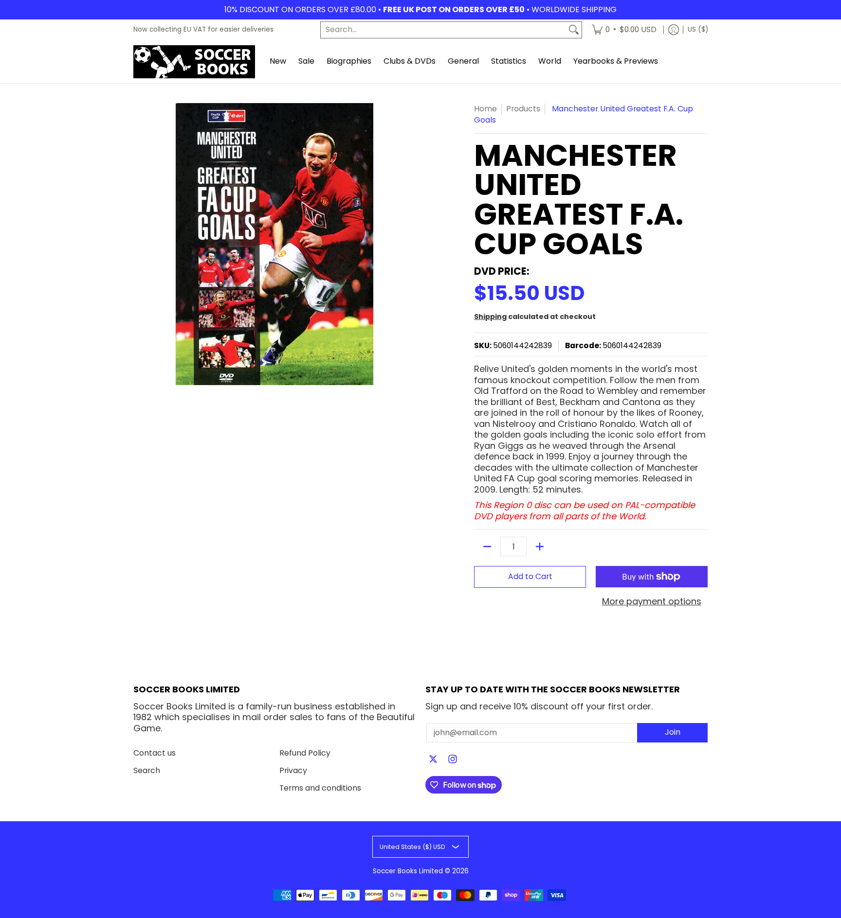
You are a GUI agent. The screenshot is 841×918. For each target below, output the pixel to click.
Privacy (293, 770)
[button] (433, 760)
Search (146, 770)
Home (485, 108)
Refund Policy (304, 753)
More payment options (651, 601)
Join (672, 732)
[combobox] (443, 30)
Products (523, 108)
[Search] (574, 30)
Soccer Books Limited (408, 871)
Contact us (154, 753)
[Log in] (673, 29)
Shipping (490, 316)
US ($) (698, 29)
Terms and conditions (320, 788)
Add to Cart (530, 576)
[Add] (540, 546)
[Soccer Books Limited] (194, 61)
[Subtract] (487, 546)
